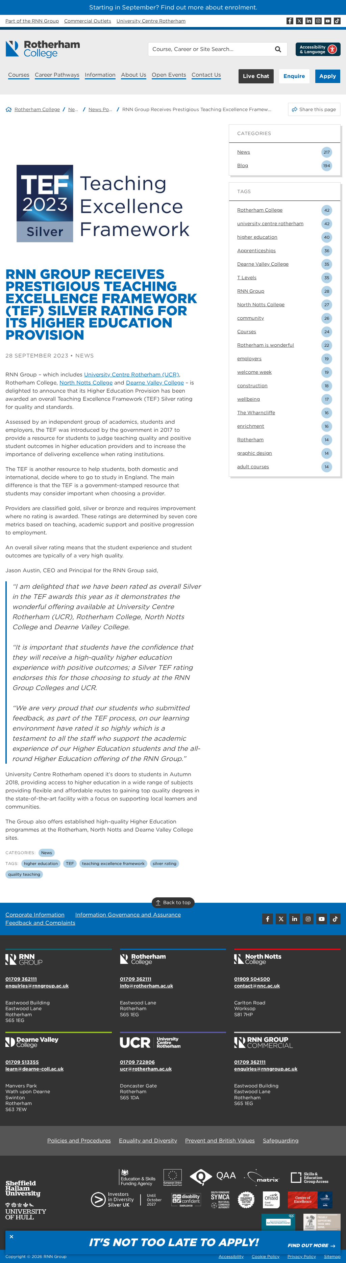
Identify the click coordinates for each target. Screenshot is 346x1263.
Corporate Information (35, 915)
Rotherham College (37, 109)
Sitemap (332, 1256)
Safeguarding (281, 1140)
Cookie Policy (265, 1256)
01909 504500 (252, 979)
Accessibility (231, 1256)
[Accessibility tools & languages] (318, 49)
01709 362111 (21, 979)
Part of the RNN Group (32, 21)
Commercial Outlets (87, 21)
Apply (327, 76)
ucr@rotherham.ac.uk (146, 1069)
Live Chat (256, 76)
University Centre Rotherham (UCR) (131, 374)
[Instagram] (318, 21)
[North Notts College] (287, 957)
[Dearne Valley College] (58, 1040)
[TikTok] (337, 21)
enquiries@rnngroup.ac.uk (37, 986)
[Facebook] (290, 21)
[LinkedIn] (308, 21)
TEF (70, 863)
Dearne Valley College (155, 382)
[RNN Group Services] (287, 1040)
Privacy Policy (302, 1256)
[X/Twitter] (299, 21)
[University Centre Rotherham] (173, 1040)
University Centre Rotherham (151, 21)
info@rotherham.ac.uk (146, 986)
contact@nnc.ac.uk (257, 986)
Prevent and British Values (220, 1140)
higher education (41, 863)
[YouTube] (327, 21)
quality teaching (24, 874)
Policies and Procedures (79, 1140)
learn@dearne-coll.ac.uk (34, 1069)
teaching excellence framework (113, 863)
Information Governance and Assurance (128, 915)
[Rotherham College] (42, 49)
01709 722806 (137, 1062)
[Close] (11, 1236)
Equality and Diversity (148, 1140)
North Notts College (86, 382)
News (74, 109)
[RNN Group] (58, 957)
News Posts (101, 109)
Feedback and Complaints (40, 923)
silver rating (164, 863)
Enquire (294, 76)
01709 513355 (22, 1062)
